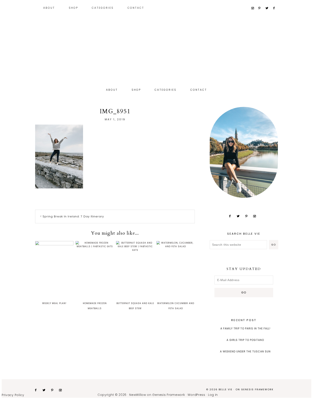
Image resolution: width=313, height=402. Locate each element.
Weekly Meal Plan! (54, 303)
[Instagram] (254, 8)
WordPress (196, 395)
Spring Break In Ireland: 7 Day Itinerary (73, 216)
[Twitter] (268, 8)
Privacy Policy (13, 395)
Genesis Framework (257, 389)
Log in (213, 395)
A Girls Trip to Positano (245, 340)
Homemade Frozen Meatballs (95, 306)
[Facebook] (276, 8)
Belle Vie (156, 59)
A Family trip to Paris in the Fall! (245, 328)
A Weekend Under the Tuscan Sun (245, 351)
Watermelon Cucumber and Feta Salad (175, 306)
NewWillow (137, 395)
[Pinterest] (261, 8)
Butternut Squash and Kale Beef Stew (135, 306)
